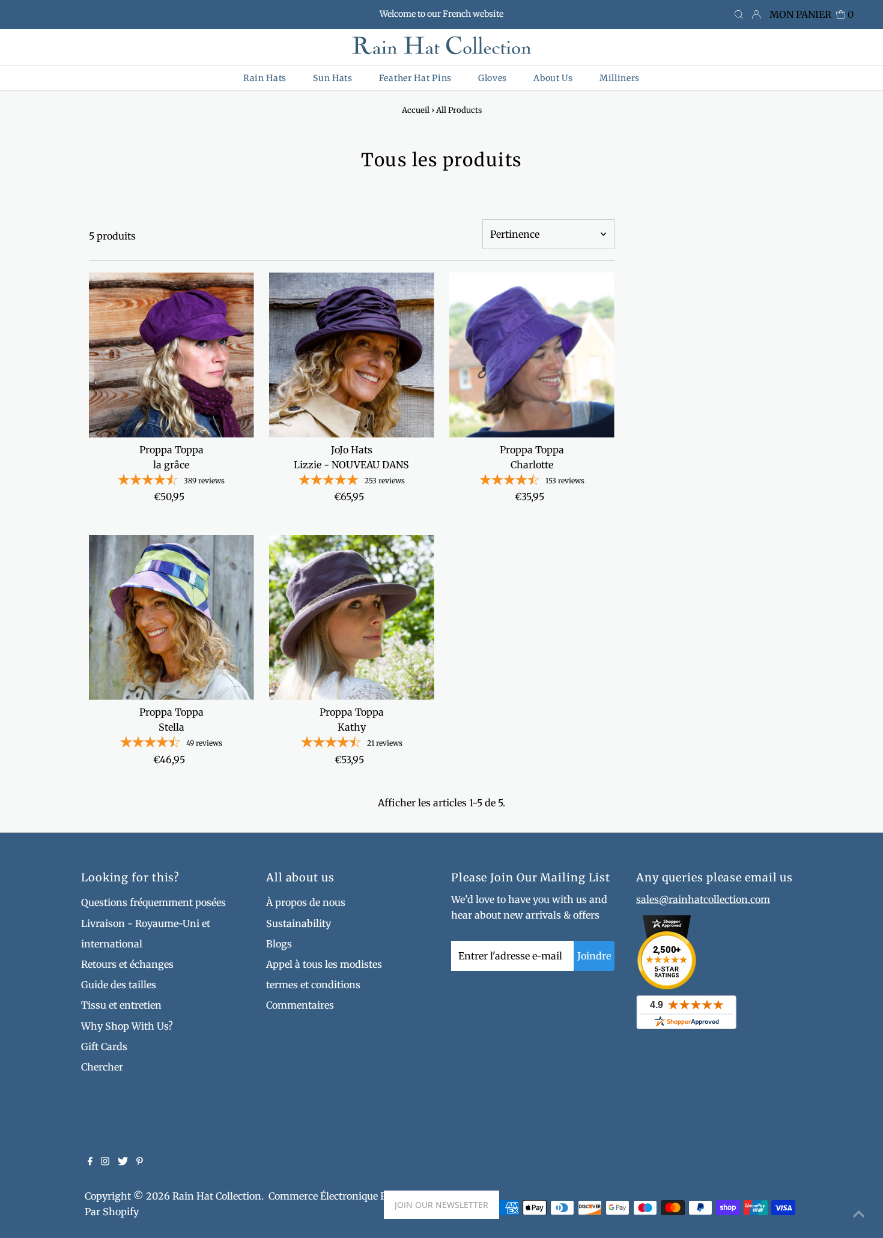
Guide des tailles (118, 985)
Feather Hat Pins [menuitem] (415, 78)
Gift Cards (104, 1046)
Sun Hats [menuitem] (333, 78)
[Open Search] (739, 15)
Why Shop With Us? (127, 1026)
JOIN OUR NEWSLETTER (441, 1204)
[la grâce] (171, 355)
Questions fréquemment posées (153, 902)
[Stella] (171, 617)
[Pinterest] (139, 1161)
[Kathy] (351, 617)
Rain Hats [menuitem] (265, 78)
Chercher (102, 1067)
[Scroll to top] (859, 1214)
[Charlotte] (531, 355)
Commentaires (300, 1005)
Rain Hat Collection (216, 1196)
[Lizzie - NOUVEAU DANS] (351, 355)
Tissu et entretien (121, 1005)
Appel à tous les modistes (324, 964)
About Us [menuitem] (553, 78)
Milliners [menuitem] (619, 78)
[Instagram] (105, 1161)
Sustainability (298, 923)
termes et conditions (313, 985)
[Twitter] (123, 1161)
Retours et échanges (127, 964)
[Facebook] (90, 1161)
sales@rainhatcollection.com (703, 899)
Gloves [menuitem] (492, 78)
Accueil (415, 110)
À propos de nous (305, 902)
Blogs (279, 944)
